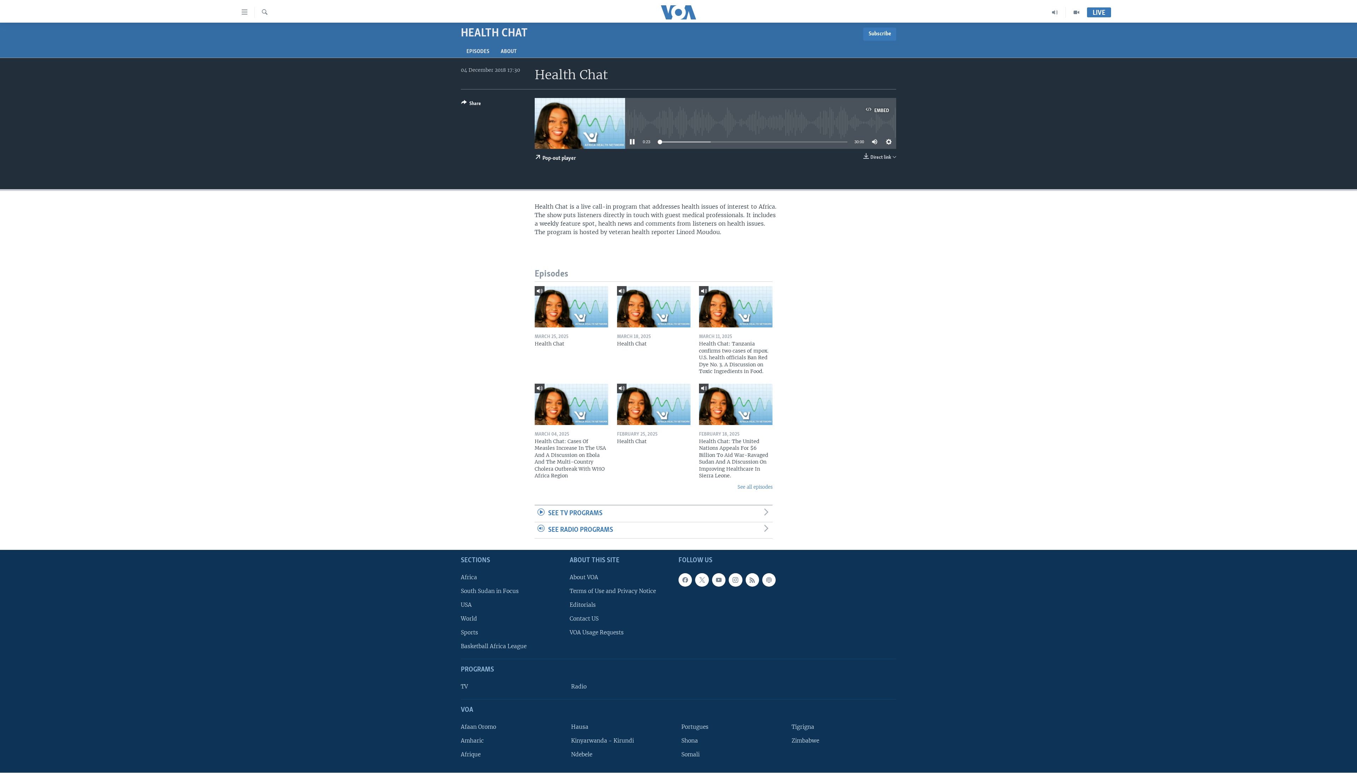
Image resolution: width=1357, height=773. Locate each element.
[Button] (471, 104)
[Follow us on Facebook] (685, 580)
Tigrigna (803, 726)
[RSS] (752, 580)
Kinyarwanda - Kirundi (602, 740)
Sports (469, 632)
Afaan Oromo (478, 726)
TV (464, 686)
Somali (690, 754)
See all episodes (755, 487)
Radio (579, 686)
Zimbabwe (805, 740)
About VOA (584, 577)
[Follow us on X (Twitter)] (702, 580)
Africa (469, 577)
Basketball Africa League (494, 646)
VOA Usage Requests (597, 632)
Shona (689, 740)
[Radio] (1055, 12)
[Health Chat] (571, 306)
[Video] (1076, 12)
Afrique (471, 754)
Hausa (579, 726)
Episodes (477, 51)
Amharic (472, 740)
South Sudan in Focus (490, 591)
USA (466, 604)
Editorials (583, 604)
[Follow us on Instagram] (735, 580)
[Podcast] (769, 580)
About (509, 51)
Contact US (584, 618)
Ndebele (581, 754)
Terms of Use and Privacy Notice (613, 591)
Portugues (695, 726)
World (469, 618)
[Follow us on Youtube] (719, 580)
